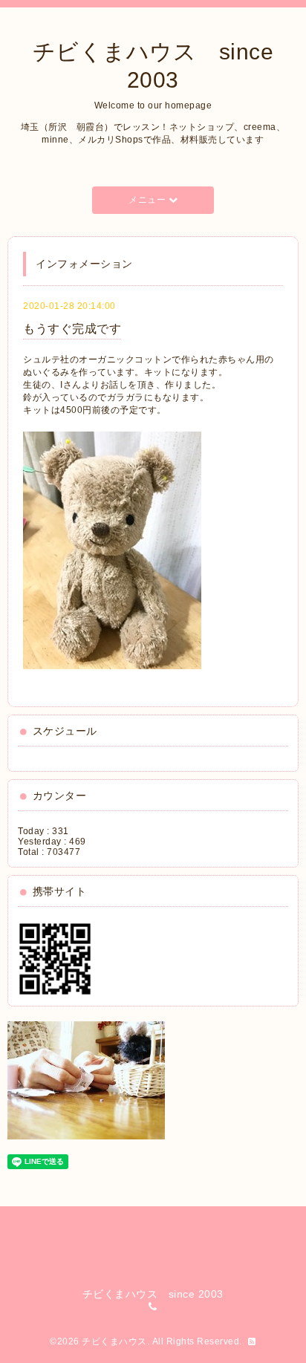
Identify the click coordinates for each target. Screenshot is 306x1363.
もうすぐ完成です (72, 328)
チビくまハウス (114, 1341)
